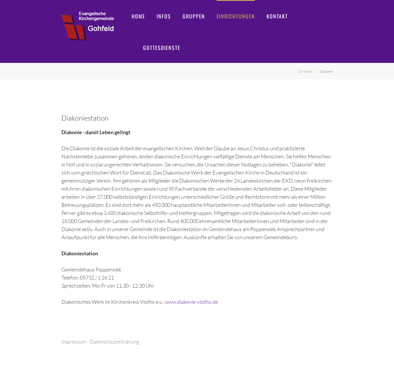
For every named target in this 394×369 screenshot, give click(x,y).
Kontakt (277, 16)
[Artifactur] (87, 26)
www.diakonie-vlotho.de (191, 302)
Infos (164, 16)
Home (138, 16)
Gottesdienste (161, 47)
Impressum (73, 341)
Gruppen (194, 16)
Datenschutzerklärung (114, 341)
